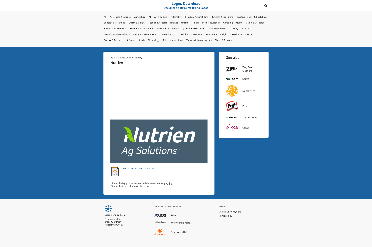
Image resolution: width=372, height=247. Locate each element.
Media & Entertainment (144, 34)
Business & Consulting (222, 17)
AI (150, 17)
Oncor (245, 127)
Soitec (245, 78)
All (105, 17)
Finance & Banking (179, 22)
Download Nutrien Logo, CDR (137, 168)
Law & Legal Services (218, 28)
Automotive (176, 17)
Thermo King (249, 117)
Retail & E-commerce (242, 34)
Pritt (244, 106)
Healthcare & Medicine (115, 28)
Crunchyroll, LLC (179, 232)
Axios (173, 215)
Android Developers (180, 222)
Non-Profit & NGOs (168, 34)
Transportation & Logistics (199, 40)
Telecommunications (173, 40)
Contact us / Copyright (230, 211)
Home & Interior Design (141, 28)
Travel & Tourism (223, 40)
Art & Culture (160, 17)
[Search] (266, 5)
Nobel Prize (248, 91)
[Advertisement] (159, 92)
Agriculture (139, 17)
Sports (142, 40)
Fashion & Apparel (158, 22)
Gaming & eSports (255, 22)
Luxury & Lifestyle (240, 28)
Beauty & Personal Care (196, 17)
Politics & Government (192, 34)
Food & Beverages (211, 22)
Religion (224, 34)
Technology (153, 40)
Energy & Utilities (137, 22)
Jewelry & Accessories (193, 28)
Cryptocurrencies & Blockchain (252, 17)
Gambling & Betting (233, 22)
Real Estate (211, 34)
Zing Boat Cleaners (247, 69)
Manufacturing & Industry (117, 34)
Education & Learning (114, 22)
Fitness (195, 22)
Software (131, 40)
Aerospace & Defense (120, 17)
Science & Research (113, 40)
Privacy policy (225, 215)
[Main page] (111, 58)
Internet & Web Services (168, 28)
